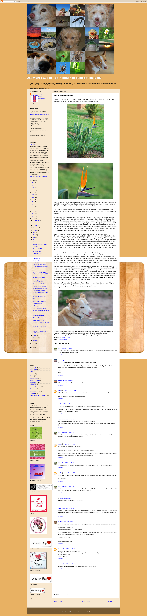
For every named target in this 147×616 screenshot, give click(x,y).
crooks (60, 521)
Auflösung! (35, 306)
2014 (33, 211)
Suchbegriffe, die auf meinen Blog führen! (40, 261)
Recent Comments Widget (34, 400)
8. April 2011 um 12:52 (68, 521)
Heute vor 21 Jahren (38, 249)
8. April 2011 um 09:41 (68, 419)
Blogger (91, 611)
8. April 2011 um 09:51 (70, 444)
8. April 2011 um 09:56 (68, 462)
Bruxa (59, 419)
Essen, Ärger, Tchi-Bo (38, 320)
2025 (33, 185)
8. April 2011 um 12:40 (68, 508)
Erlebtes (32, 371)
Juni (34, 235)
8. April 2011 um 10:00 (70, 473)
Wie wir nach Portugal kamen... (38, 395)
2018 (33, 202)
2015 (33, 209)
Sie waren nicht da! (38, 241)
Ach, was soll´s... (37, 328)
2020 (33, 197)
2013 (33, 214)
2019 (33, 199)
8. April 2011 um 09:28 (66, 404)
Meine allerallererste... (39, 315)
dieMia (60, 348)
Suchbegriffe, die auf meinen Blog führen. (40, 331)
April (34, 239)
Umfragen (32, 393)
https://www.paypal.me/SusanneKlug (39, 114)
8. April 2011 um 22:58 (69, 548)
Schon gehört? (34, 382)
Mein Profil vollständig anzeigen (38, 176)
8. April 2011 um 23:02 (69, 564)
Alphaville (35, 246)
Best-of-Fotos (33, 369)
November (36, 223)
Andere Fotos (33, 367)
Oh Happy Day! (37, 251)
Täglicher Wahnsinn (63, 339)
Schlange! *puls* (37, 253)
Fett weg (32, 374)
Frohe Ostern (36, 258)
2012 (33, 216)
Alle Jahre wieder (37, 303)
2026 (33, 183)
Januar (35, 340)
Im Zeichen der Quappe (39, 326)
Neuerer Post (59, 601)
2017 (33, 204)
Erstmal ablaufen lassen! (39, 286)
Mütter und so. (37, 317)
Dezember (36, 220)
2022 (33, 192)
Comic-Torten (36, 256)
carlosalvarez (77, 611)
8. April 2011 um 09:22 (67, 380)
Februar (35, 338)
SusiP (63, 337)
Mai (34, 237)
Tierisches (32, 389)
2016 (33, 206)
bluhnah (60, 548)
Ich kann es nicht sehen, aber (41, 310)
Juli (34, 232)
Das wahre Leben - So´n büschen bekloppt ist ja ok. (64, 77)
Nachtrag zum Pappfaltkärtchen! (38, 280)
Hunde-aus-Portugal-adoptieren (37, 94)
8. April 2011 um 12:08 (66, 498)
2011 (33, 218)
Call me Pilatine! (37, 298)
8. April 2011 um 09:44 (68, 432)
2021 (33, 194)
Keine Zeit (35, 313)
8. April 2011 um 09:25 (70, 390)
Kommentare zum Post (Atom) (68, 605)
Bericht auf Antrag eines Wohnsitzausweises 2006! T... (40, 266)
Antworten (60, 354)
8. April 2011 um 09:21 (68, 348)
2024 (33, 187)
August (35, 230)
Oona (59, 360)
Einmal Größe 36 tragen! (39, 301)
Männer (32, 376)
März (34, 335)
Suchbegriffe (33, 384)
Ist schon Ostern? (37, 270)
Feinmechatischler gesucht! (40, 308)
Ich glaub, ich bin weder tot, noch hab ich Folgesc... (40, 289)
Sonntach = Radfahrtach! (39, 296)
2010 (33, 343)
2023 (33, 190)
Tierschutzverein (34, 391)
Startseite (86, 601)
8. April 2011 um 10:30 (68, 486)
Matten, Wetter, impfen (39, 284)
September (36, 227)
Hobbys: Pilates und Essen (40, 244)
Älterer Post (112, 601)
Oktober (35, 225)
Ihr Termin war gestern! (39, 277)
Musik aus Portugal (35, 380)
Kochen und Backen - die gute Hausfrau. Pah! (41, 323)
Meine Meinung (34, 378)
